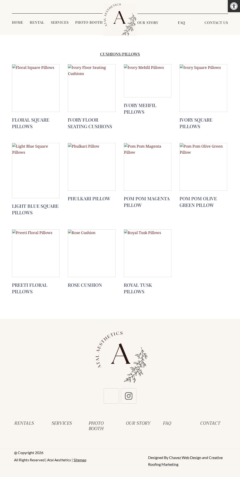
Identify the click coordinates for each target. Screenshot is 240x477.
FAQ (181, 23)
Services (60, 23)
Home (17, 23)
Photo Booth (89, 23)
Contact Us (216, 23)
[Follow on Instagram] (128, 396)
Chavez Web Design (185, 457)
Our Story (147, 23)
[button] (234, 6)
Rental (37, 23)
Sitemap (80, 460)
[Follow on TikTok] (111, 396)
